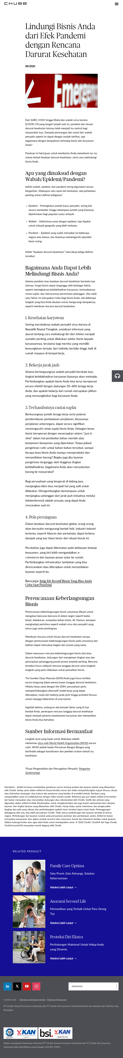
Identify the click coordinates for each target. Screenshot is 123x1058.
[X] (17, 986)
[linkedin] (8, 986)
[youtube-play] (27, 986)
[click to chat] (117, 376)
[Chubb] (16, 3)
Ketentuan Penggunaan (57, 1000)
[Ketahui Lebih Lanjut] (61, 876)
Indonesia (77, 986)
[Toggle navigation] (117, 4)
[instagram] (36, 986)
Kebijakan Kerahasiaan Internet (32, 1000)
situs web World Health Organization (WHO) (63, 743)
